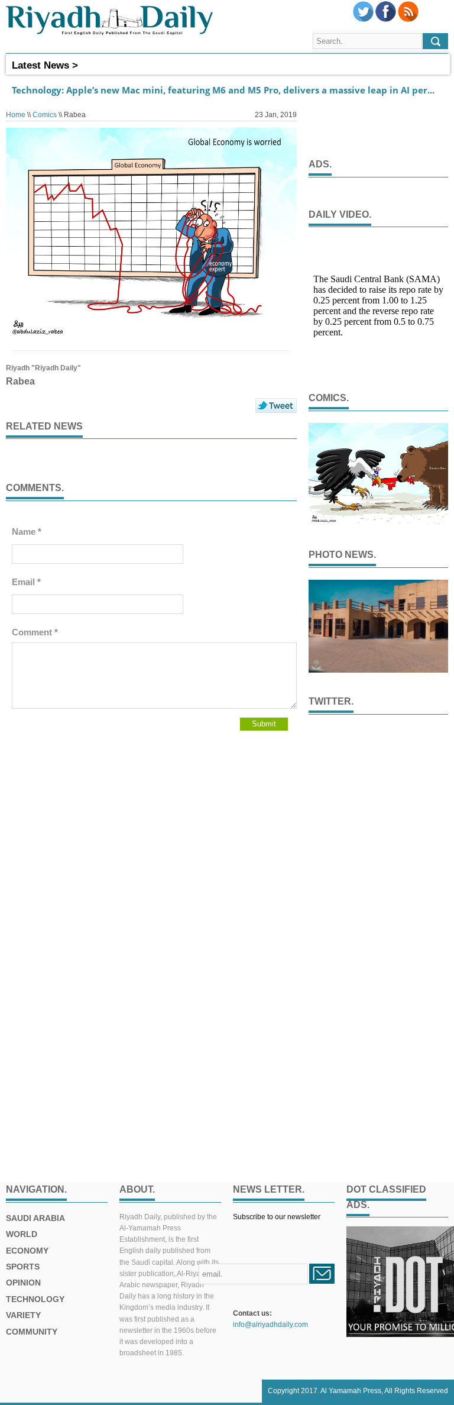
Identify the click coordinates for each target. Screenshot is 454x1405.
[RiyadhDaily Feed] (408, 19)
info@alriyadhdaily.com (270, 1324)
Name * (26, 532)
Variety (23, 1315)
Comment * (35, 632)
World (21, 1234)
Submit (264, 723)
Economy (27, 1250)
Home (15, 115)
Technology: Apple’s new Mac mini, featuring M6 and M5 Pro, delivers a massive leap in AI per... (223, 90)
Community (31, 1331)
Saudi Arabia (35, 1218)
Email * (26, 582)
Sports (23, 1266)
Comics (45, 115)
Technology (35, 1299)
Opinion (23, 1282)
